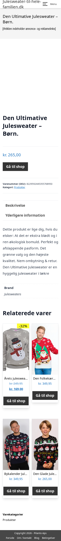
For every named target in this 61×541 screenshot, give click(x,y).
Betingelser (48, 537)
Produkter (19, 187)
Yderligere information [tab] (25, 215)
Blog (36, 537)
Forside (10, 537)
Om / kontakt (24, 537)
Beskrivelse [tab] (15, 205)
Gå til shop (15, 166)
